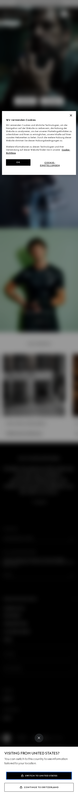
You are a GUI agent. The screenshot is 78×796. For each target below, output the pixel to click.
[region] (39, 143)
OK (18, 162)
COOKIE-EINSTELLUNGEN (50, 164)
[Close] (39, 738)
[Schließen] (71, 116)
